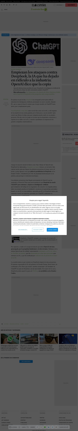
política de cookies (51, 213)
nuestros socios (36, 203)
